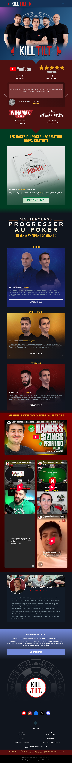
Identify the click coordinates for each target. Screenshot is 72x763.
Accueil (36, 728)
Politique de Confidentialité (50, 742)
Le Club (21, 738)
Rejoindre (37, 652)
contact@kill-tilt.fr (37, 746)
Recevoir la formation (36, 200)
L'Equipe (50, 738)
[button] (6, 94)
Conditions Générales (21, 742)
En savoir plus (36, 301)
